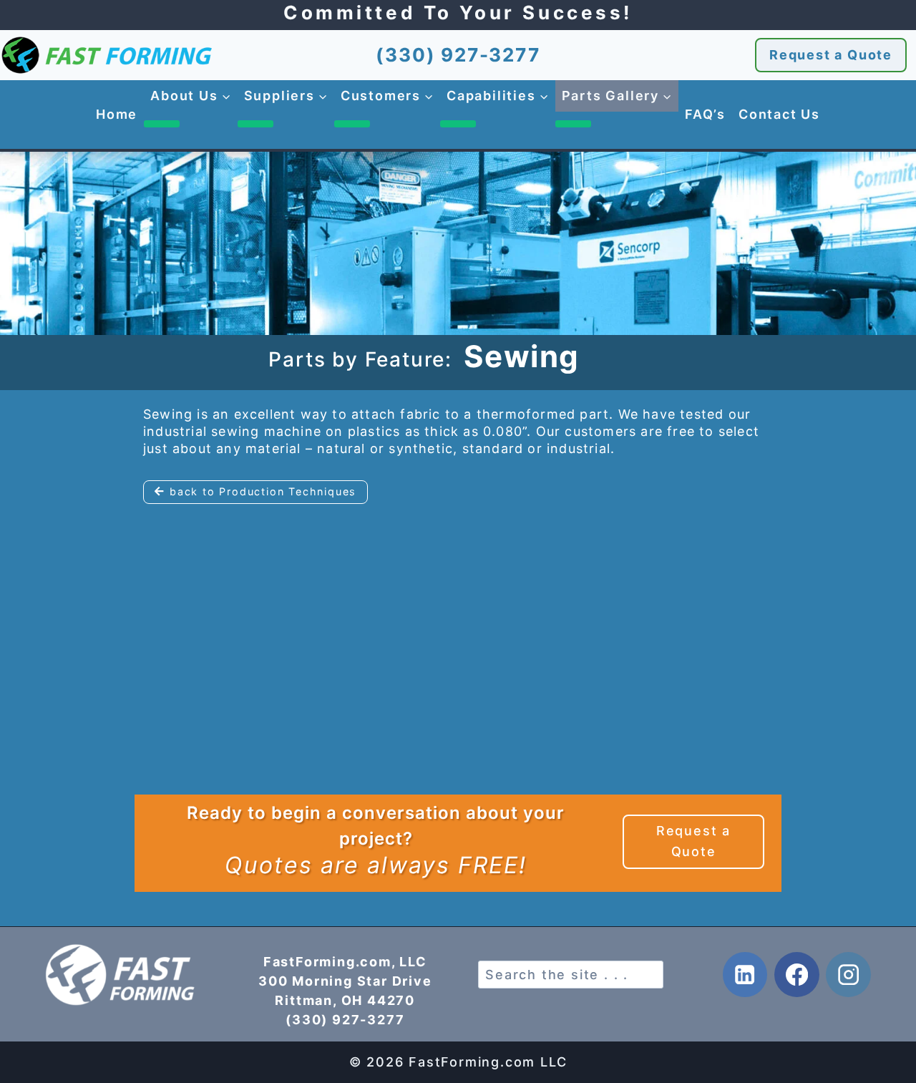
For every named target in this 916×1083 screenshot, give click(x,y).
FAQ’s (705, 114)
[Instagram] (848, 974)
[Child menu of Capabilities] (458, 123)
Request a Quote (830, 54)
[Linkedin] (745, 974)
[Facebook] (796, 974)
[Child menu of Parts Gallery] (573, 123)
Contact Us (779, 114)
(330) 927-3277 (458, 55)
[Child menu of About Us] (162, 123)
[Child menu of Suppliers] (255, 123)
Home (116, 114)
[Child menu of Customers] (352, 123)
